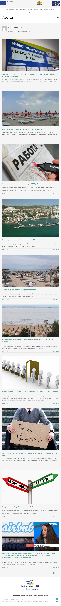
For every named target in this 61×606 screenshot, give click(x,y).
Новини (7, 85)
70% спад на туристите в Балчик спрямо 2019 (18, 240)
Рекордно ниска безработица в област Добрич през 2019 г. (23, 507)
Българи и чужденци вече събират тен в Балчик (19, 290)
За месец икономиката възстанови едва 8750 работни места (24, 184)
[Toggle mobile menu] (58, 17)
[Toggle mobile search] (55, 17)
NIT (14, 599)
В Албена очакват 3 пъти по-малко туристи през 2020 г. (22, 129)
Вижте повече (55, 85)
